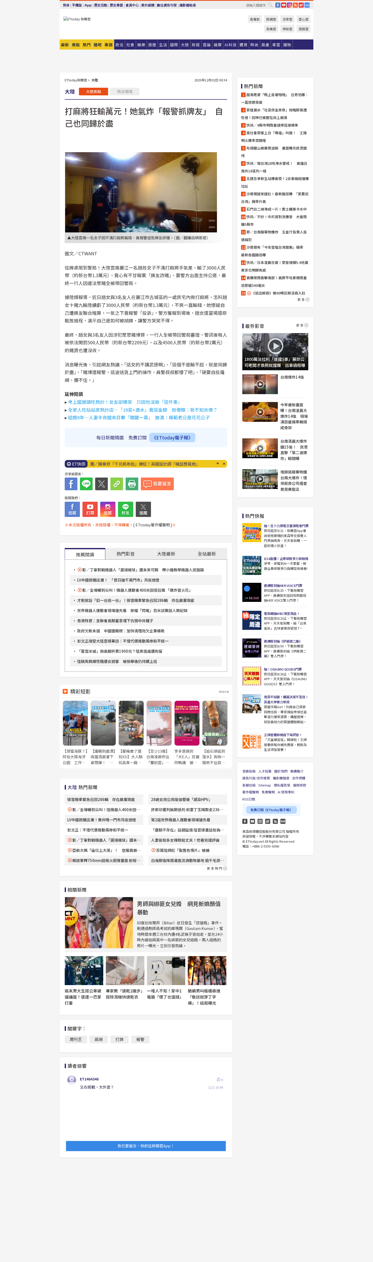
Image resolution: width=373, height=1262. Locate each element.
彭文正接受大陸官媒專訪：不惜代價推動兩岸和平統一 (122, 641)
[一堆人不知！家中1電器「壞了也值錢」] (166, 970)
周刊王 (76, 1039)
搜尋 (270, 4)
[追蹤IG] (107, 509)
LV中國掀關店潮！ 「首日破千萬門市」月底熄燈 (118, 580)
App (88, 5)
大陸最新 (166, 553)
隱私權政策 (282, 785)
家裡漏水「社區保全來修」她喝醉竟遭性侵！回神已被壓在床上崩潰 (274, 113)
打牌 (119, 1039)
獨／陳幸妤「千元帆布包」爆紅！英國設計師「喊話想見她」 (145, 464)
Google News (307, 5)
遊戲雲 (304, 28)
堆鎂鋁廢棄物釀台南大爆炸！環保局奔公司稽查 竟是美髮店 (294, 480)
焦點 (76, 44)
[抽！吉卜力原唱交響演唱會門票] (251, 532)
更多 (301, 299)
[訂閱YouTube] (90, 509)
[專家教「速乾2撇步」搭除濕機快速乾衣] (125, 970)
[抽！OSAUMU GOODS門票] (251, 676)
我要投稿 (249, 771)
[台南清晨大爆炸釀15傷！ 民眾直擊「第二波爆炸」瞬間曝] (260, 448)
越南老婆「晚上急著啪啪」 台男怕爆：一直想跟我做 (275, 98)
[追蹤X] (143, 509)
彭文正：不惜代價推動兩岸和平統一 (97, 830)
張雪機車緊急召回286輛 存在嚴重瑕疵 (101, 799)
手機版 (77, 5)
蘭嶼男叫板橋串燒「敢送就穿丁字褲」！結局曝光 (204, 997)
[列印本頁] (132, 484)
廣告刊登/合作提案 (256, 778)
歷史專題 (116, 5)
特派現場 (124, 91)
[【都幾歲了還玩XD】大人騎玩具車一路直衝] (131, 733)
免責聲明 (268, 792)
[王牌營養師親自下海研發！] (251, 741)
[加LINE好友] (125, 509)
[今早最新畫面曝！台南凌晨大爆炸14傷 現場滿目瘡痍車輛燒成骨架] (260, 412)
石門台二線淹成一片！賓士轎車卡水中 (276, 209)
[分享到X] (101, 484)
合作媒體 (298, 778)
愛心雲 (304, 19)
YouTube (283, 5)
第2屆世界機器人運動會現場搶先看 (182, 819)
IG (289, 5)
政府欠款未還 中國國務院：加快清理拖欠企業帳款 (121, 630)
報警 (140, 1039)
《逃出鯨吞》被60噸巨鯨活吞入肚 (278, 292)
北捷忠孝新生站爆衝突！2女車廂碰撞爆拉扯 (275, 182)
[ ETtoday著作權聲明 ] (152, 524)
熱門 (87, 44)
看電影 (255, 19)
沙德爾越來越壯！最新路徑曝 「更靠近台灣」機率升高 (275, 197)
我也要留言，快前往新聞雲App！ (145, 1145)
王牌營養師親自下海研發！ (283, 734)
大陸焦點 (93, 91)
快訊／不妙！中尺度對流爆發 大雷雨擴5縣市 (274, 220)
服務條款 (299, 785)
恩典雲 (271, 28)
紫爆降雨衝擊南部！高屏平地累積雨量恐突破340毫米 (274, 281)
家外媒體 (148, 5)
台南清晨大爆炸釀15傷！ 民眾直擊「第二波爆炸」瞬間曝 (294, 449)
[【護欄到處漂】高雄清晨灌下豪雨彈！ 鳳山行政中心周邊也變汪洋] (103, 733)
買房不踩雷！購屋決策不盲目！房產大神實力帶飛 (286, 699)
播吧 (98, 44)
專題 (109, 44)
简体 (66, 5)
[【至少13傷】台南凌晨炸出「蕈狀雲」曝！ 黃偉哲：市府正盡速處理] (159, 733)
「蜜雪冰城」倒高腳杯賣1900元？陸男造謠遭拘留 (119, 651)
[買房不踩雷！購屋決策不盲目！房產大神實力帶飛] (251, 703)
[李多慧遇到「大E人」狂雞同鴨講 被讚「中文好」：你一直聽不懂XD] (187, 733)
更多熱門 (215, 868)
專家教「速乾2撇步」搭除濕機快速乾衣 (124, 994)
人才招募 (265, 771)
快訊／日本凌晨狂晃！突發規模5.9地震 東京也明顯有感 (275, 266)
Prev (224, 463)
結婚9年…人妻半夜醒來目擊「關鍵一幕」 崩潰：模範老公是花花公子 (139, 417)
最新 (65, 44)
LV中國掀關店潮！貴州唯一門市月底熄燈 (101, 819)
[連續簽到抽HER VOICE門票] (251, 592)
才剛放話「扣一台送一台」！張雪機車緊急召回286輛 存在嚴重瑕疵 (135, 600)
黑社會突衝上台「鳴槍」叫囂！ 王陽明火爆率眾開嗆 (274, 136)
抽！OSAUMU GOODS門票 (282, 669)
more (224, 691)
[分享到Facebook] (71, 484)
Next (217, 463)
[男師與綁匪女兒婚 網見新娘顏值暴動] (99, 922)
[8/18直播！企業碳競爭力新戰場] (251, 565)
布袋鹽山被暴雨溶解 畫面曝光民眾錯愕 (274, 151)
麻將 (99, 1039)
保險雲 (287, 28)
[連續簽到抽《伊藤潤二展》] (251, 648)
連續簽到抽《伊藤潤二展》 (283, 641)
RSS (295, 5)
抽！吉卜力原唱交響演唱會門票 (286, 525)
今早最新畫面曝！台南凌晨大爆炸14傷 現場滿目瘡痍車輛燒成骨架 (294, 416)
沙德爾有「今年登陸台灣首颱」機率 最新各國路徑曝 (274, 251)
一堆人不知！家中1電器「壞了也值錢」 (165, 994)
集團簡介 (296, 771)
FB (277, 5)
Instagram (260, 821)
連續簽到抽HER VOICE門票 (283, 585)
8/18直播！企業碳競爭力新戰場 (286, 558)
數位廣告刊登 (167, 5)
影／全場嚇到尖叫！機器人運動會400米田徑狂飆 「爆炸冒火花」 (137, 590)
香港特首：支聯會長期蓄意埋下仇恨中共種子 (115, 620)
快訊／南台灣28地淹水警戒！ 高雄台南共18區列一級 (274, 167)
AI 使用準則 (286, 792)
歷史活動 (100, 5)
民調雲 (271, 19)
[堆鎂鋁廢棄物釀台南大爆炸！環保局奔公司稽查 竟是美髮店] (260, 479)
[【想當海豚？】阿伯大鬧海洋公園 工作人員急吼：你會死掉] (75, 733)
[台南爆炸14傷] (260, 384)
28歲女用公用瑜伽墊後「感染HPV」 (181, 799)
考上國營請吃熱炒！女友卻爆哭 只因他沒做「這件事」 (125, 401)
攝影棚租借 (187, 5)
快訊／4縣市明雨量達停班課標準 (272, 125)
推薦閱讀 (85, 554)
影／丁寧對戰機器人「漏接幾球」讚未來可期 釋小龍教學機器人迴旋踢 (143, 569)
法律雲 (287, 19)
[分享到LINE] (86, 484)
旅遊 (152, 44)
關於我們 (280, 771)
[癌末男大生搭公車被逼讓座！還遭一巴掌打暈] (84, 970)
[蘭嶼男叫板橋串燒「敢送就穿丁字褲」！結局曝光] (207, 970)
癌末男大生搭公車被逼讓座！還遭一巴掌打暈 (83, 997)
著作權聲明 (250, 792)
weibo (301, 5)
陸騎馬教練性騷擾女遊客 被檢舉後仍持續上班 (117, 661)
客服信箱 (249, 785)
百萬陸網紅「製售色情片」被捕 (182, 850)
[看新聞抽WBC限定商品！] (251, 620)
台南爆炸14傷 (292, 377)
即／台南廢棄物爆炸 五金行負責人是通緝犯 (274, 235)
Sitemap (264, 785)
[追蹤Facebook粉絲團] (72, 509)
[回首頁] (77, 19)
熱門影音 (125, 553)
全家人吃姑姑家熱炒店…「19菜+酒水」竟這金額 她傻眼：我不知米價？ (142, 409)
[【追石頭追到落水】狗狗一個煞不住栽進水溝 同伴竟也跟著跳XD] (215, 733)
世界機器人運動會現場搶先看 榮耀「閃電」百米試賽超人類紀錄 (132, 610)
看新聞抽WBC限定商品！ (282, 613)
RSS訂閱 (248, 799)
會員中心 (132, 5)
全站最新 (207, 553)
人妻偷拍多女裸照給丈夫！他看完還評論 (185, 840)
